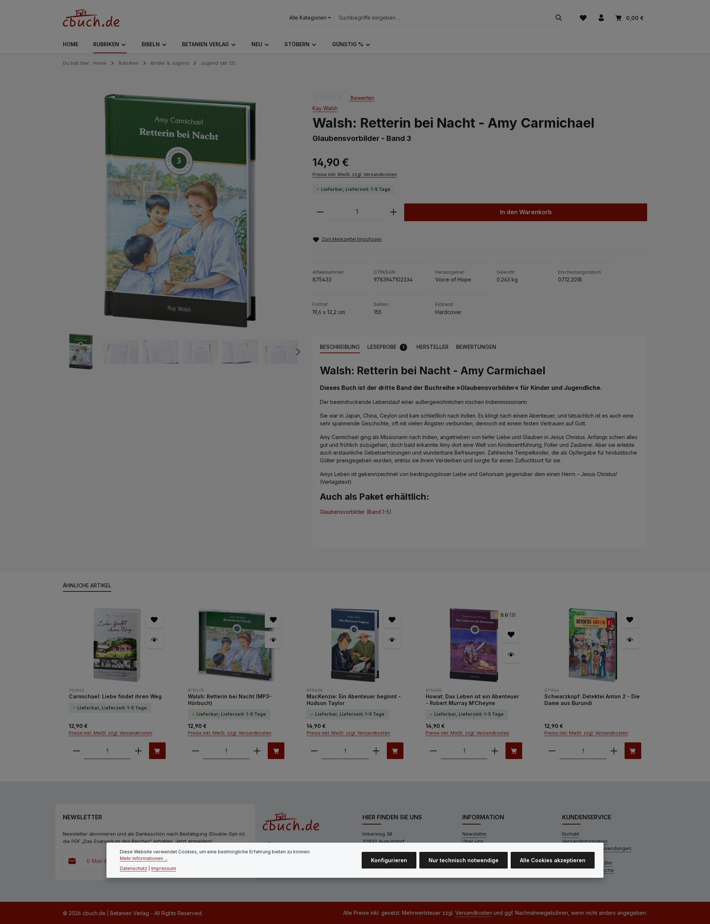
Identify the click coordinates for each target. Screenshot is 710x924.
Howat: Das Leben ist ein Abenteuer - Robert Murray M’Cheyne (472, 699)
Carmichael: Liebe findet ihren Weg (115, 696)
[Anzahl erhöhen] (393, 212)
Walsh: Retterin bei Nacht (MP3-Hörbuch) (230, 699)
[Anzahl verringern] (320, 212)
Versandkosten (473, 913)
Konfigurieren (389, 860)
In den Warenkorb (526, 212)
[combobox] (442, 18)
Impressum (163, 868)
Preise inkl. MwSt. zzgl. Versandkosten (354, 174)
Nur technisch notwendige (463, 860)
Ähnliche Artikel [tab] (87, 585)
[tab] (340, 347)
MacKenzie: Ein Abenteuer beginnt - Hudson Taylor (354, 699)
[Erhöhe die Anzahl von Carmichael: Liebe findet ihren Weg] (138, 750)
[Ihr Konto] (601, 18)
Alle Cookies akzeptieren (552, 860)
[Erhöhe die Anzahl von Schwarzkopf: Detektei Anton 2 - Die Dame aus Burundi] (614, 750)
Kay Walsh (325, 108)
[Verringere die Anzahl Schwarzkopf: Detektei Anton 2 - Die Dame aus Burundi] (552, 750)
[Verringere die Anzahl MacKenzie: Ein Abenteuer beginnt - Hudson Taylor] (314, 750)
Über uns (472, 841)
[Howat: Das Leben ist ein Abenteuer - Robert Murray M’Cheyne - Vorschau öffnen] (511, 654)
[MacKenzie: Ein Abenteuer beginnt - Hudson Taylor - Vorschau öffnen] (392, 639)
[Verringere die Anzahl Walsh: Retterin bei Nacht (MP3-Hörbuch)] (195, 750)
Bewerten (361, 97)
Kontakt (570, 834)
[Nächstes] (297, 352)
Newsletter (474, 834)
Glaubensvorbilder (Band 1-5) (356, 512)
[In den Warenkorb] (157, 750)
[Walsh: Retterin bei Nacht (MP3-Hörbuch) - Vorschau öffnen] (273, 639)
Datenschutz (133, 868)
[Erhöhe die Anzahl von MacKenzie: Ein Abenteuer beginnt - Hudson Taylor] (376, 750)
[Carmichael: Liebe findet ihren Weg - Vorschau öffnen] (154, 639)
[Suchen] (559, 18)
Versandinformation (585, 841)
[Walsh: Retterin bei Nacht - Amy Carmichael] (180, 211)
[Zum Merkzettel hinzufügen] (154, 619)
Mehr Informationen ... (144, 858)
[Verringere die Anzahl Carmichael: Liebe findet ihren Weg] (76, 750)
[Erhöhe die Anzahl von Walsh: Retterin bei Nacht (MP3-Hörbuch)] (257, 750)
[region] (180, 232)
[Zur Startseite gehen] (91, 18)
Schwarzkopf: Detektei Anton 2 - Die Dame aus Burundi (592, 699)
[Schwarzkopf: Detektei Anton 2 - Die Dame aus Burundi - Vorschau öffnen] (630, 639)
